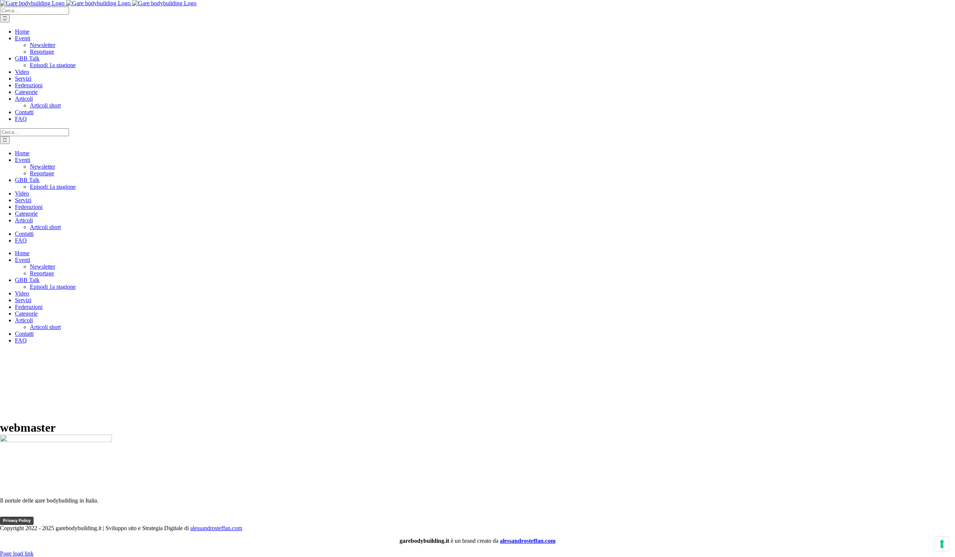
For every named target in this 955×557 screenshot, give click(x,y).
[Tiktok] (21, 513)
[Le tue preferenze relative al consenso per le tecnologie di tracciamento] (942, 544)
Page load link (17, 553)
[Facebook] (7, 513)
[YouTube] (35, 513)
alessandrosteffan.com (216, 528)
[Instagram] (50, 513)
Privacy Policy (17, 520)
